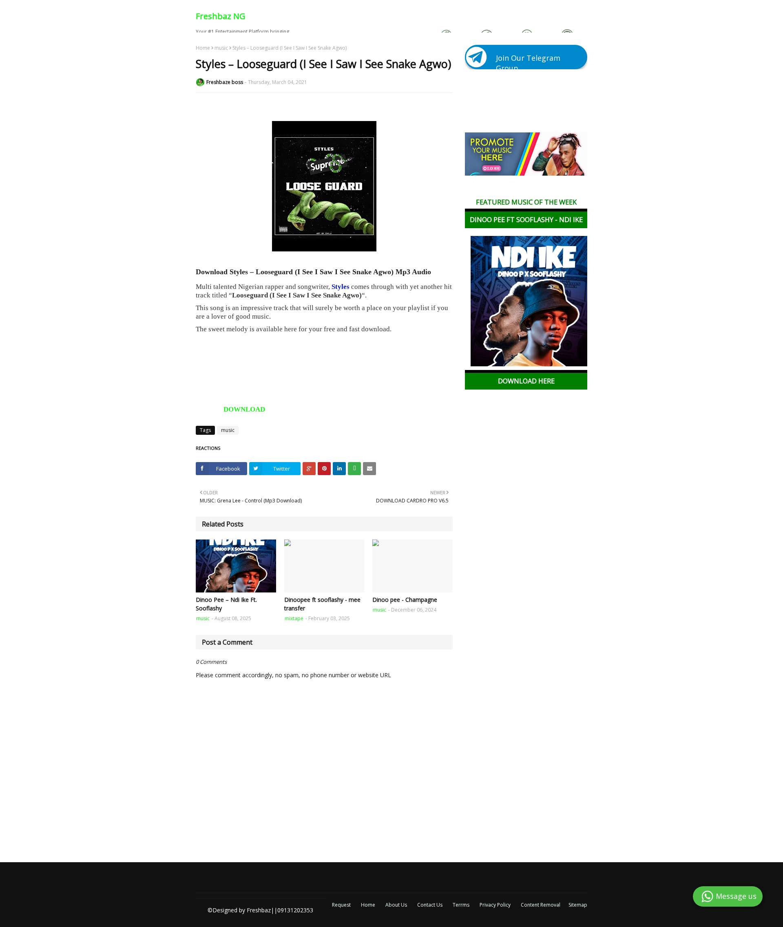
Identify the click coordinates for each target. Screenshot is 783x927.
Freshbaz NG (221, 16)
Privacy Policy (495, 904)
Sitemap (577, 904)
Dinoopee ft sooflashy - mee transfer (322, 604)
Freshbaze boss (224, 82)
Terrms (461, 904)
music (221, 48)
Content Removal (540, 904)
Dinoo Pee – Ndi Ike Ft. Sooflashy (226, 604)
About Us (396, 904)
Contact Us (429, 904)
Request (341, 904)
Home (203, 48)
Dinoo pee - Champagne (404, 599)
